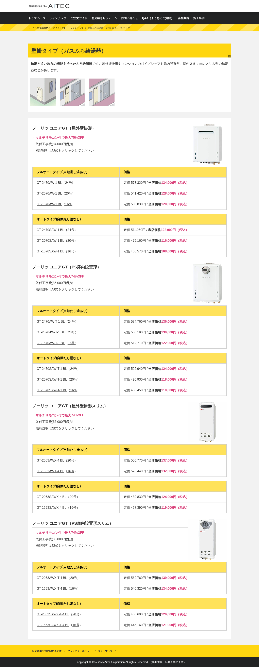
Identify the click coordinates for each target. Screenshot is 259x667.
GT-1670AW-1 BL (49, 204)
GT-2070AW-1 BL (49, 193)
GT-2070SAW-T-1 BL (52, 379)
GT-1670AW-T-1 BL (51, 343)
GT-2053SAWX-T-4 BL (53, 614)
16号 (68, 204)
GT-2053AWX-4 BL (50, 460)
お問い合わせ (129, 18)
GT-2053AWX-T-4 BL (52, 578)
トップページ (36, 18)
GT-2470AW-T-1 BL (51, 321)
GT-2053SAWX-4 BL (51, 497)
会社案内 (183, 18)
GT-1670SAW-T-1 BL (52, 390)
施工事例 (199, 18)
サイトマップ (105, 651)
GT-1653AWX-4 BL (50, 471)
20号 (68, 193)
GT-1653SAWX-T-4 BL (53, 625)
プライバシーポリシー (80, 651)
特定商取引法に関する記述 (47, 651)
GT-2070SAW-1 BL (50, 240)
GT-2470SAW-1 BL (50, 230)
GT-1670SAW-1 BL (50, 251)
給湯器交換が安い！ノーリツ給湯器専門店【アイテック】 (49, 6)
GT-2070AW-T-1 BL (51, 332)
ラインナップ (57, 18)
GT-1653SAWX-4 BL (51, 507)
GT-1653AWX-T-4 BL (52, 588)
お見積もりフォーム (104, 18)
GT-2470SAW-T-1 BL (52, 368)
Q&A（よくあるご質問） (158, 18)
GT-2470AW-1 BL (49, 182)
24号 (68, 182)
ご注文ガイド (78, 18)
